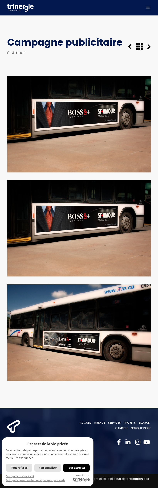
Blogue (144, 423)
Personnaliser (48, 467)
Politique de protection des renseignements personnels (35, 480)
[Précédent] (132, 47)
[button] (148, 8)
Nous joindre (141, 428)
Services (114, 423)
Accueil (85, 423)
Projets (130, 423)
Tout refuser (19, 467)
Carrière (121, 428)
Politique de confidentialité (20, 476)
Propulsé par (83, 475)
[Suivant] (147, 47)
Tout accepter (76, 467)
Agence (99, 423)
